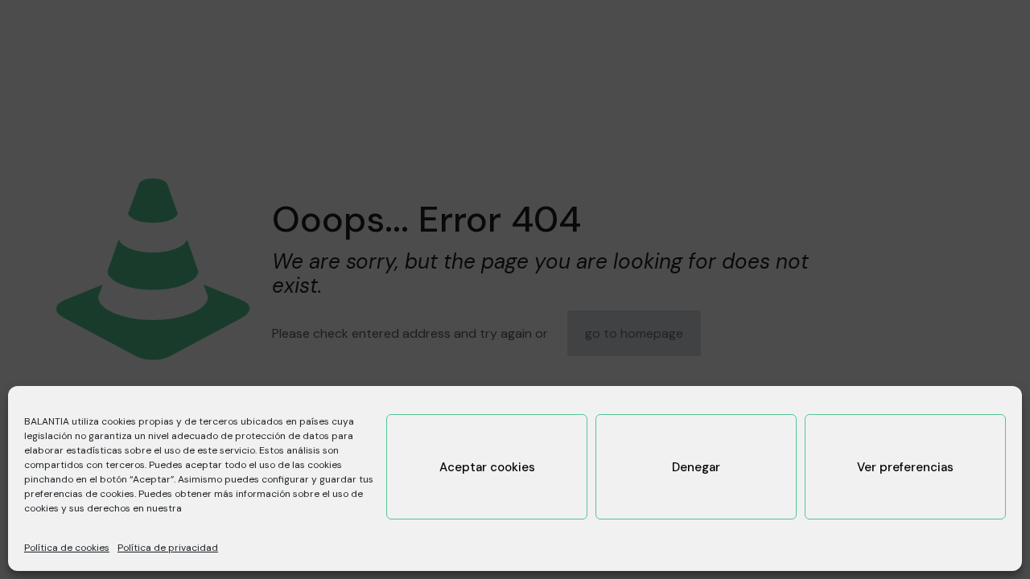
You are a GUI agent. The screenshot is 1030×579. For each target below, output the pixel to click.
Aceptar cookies (487, 467)
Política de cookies (66, 547)
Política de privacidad (167, 547)
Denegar (696, 467)
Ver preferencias (905, 467)
